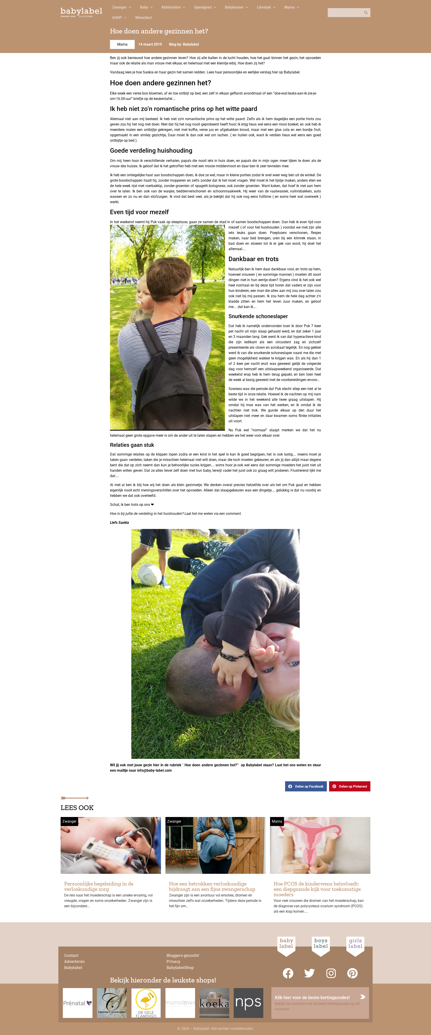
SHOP (117, 17)
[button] (306, 786)
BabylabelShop (180, 967)
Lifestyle (264, 7)
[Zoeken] (365, 12)
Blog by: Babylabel (184, 44)
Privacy (173, 961)
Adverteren (74, 961)
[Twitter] (309, 973)
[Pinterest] (352, 973)
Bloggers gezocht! (183, 955)
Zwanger (119, 7)
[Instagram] (331, 973)
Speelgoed (202, 7)
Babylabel (73, 967)
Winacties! (143, 17)
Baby (144, 7)
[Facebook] (288, 973)
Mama (289, 7)
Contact (71, 955)
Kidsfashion (171, 7)
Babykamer (234, 7)
